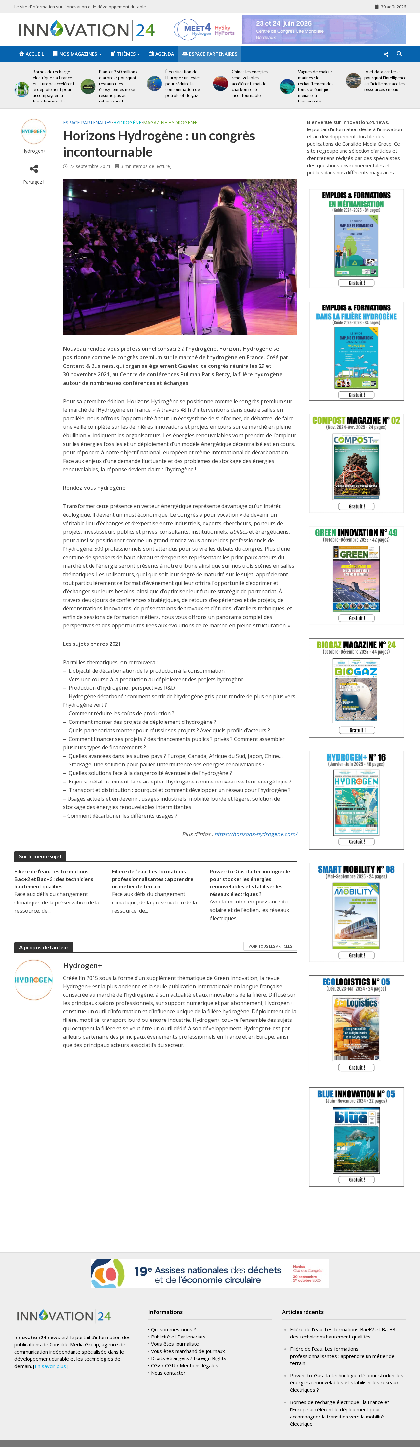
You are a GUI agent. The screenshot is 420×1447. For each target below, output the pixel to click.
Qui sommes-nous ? (173, 1329)
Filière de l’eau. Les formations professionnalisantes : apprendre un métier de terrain (152, 878)
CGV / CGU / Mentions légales (184, 1365)
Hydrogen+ (33, 151)
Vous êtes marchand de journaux (188, 1351)
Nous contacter (168, 1372)
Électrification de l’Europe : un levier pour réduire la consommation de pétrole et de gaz (182, 83)
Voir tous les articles (270, 946)
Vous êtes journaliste (175, 1343)
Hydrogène (127, 122)
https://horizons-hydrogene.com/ (255, 834)
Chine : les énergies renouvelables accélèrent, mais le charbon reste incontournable (250, 83)
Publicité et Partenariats (178, 1336)
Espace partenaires (87, 122)
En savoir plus (50, 1366)
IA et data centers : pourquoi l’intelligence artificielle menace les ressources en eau (385, 80)
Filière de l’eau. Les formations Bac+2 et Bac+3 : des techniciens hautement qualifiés (53, 878)
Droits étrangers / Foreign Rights (188, 1358)
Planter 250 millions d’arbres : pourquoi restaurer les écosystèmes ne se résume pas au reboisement (118, 86)
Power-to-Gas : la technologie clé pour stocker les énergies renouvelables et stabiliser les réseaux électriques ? (250, 882)
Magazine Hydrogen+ (170, 122)
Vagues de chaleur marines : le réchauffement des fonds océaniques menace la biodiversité (315, 86)
